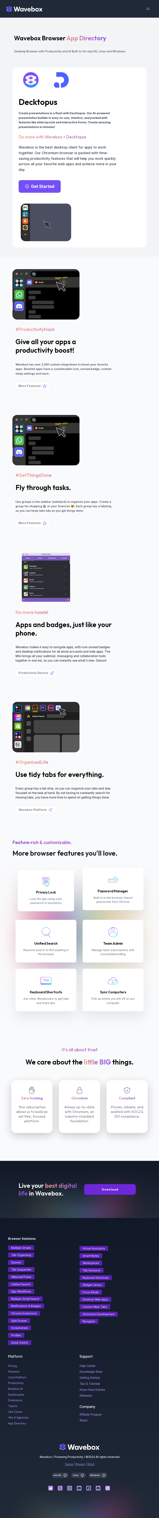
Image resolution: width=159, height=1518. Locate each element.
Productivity (16, 1383)
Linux (76, 1475)
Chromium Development (99, 1314)
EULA (91, 1464)
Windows (95, 1475)
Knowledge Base (91, 1372)
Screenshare (19, 1328)
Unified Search (20, 1284)
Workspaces (91, 1263)
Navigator (89, 1321)
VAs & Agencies (18, 1417)
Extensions (15, 1400)
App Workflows (21, 1291)
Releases (86, 1395)
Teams (12, 1406)
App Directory (17, 1423)
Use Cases (15, 1411)
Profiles (16, 1335)
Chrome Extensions (24, 1313)
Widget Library (92, 1284)
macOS (57, 1475)
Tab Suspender (21, 1269)
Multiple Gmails (21, 1247)
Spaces (16, 1262)
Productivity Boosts (33, 673)
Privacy (80, 1464)
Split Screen (19, 1320)
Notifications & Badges (26, 1306)
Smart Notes (91, 1255)
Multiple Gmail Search (25, 1298)
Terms (69, 1464)
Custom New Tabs (95, 1306)
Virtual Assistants (94, 1248)
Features (14, 1371)
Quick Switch (19, 1342)
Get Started (42, 186)
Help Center (88, 1366)
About (83, 1420)
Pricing (12, 1366)
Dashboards (16, 1394)
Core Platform (17, 1377)
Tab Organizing (21, 1255)
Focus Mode (91, 1292)
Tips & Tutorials (90, 1384)
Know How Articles (92, 1390)
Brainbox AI (15, 1388)
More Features (29, 386)
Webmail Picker (21, 1277)
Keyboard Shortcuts (96, 1277)
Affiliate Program (91, 1414)
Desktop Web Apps (95, 1299)
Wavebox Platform (32, 810)
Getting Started (90, 1378)
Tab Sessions (91, 1270)
